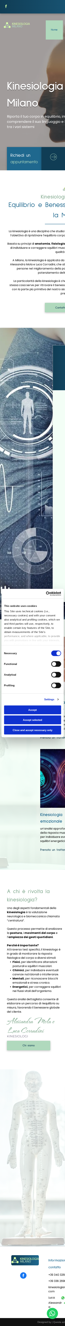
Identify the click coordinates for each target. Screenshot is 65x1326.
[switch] (56, 664)
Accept (32, 709)
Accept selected (32, 719)
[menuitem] (54, 30)
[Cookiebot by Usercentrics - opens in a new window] (46, 593)
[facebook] (5, 7)
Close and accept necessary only (32, 729)
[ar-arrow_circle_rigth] (53, 161)
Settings (49, 699)
